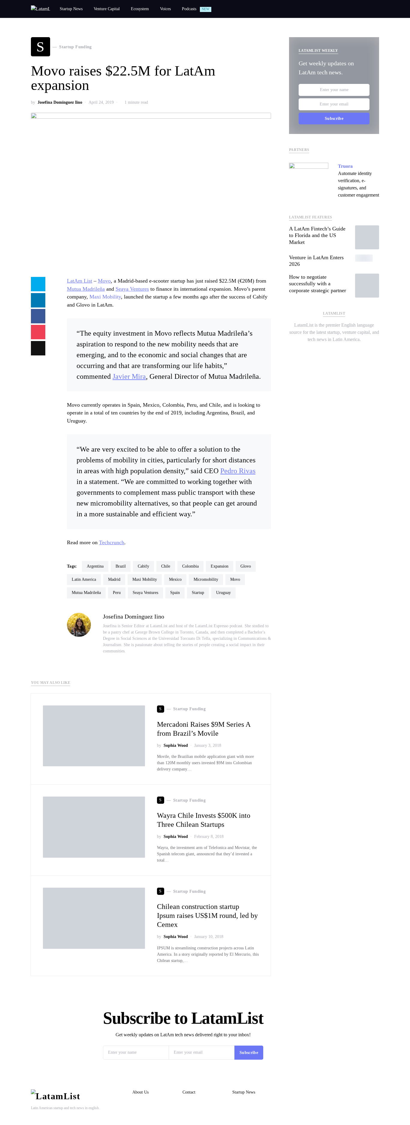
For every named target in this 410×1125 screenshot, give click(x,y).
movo (235, 579)
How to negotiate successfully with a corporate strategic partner (317, 283)
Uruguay (223, 592)
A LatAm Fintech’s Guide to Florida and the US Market (317, 235)
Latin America (84, 579)
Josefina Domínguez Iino (60, 102)
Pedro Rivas (237, 471)
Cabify (143, 566)
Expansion (219, 566)
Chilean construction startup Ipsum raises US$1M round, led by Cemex (207, 915)
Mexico (175, 579)
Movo (104, 281)
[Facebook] (339, 351)
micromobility (206, 579)
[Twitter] (319, 351)
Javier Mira (129, 376)
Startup (198, 592)
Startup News (243, 1092)
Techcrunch (111, 542)
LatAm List (79, 281)
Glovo (245, 566)
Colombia (190, 566)
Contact (188, 1092)
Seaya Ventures (132, 289)
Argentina (95, 566)
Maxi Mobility (105, 297)
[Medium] (348, 351)
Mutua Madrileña (86, 289)
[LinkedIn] (329, 351)
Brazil (121, 566)
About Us (140, 1092)
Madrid (114, 579)
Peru (117, 592)
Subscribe (334, 118)
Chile (165, 566)
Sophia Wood (176, 745)
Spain (175, 592)
